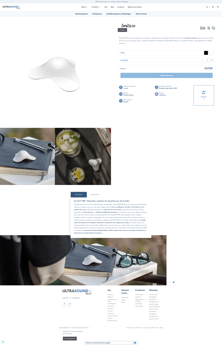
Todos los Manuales (154, 306)
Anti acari (110, 311)
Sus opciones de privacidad (122, 343)
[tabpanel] (111, 260)
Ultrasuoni (110, 308)
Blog (112, 7)
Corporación (124, 297)
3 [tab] (174, 282)
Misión (123, 302)
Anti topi (110, 318)
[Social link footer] (64, 304)
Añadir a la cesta (166, 75)
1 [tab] (168, 282)
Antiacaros (97, 14)
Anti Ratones (111, 306)
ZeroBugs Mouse (153, 302)
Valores (83, 7)
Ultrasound (111, 294)
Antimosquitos (81, 14)
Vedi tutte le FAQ (112, 320)
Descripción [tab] (78, 194)
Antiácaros (110, 297)
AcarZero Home (153, 294)
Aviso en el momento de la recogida (98, 343)
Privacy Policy (129, 327)
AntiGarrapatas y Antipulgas (118, 14)
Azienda (123, 300)
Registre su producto (135, 7)
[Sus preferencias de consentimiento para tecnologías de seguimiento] (3, 342)
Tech (105, 7)
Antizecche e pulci (112, 316)
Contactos (120, 7)
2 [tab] (171, 282)
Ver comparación (70, 338)
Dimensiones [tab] (95, 194)
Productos (95, 7)
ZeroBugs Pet (152, 297)
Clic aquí (125, 1)
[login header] (213, 7)
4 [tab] (176, 282)
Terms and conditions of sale (151, 327)
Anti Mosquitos (112, 303)
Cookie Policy (138, 327)
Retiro (161, 327)
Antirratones (141, 14)
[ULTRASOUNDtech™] (11, 7)
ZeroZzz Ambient (153, 304)
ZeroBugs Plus (153, 299)
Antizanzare (111, 313)
